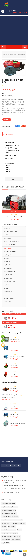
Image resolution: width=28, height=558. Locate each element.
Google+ (22, 126)
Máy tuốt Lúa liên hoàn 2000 (16, 356)
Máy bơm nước (7, 265)
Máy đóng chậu (8, 278)
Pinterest (24, 126)
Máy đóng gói (7, 305)
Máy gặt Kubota (6, 539)
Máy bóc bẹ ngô (8, 268)
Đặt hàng (6, 119)
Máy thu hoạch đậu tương (10, 231)
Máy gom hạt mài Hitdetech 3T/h (17, 423)
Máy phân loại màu (9, 298)
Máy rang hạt (7, 254)
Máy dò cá (6, 258)
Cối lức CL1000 (13, 365)
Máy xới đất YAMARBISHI (19, 523)
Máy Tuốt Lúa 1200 (14, 348)
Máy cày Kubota (16, 539)
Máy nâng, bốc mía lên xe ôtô (17, 406)
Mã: (3, 93)
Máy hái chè (7, 261)
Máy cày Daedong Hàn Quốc (9, 513)
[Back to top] (24, 554)
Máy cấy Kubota (6, 520)
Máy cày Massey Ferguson (8, 503)
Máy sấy (6, 234)
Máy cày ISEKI (5, 543)
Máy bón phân (7, 285)
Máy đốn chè (7, 288)
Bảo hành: (5, 96)
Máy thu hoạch (14, 533)
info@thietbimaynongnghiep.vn (13, 485)
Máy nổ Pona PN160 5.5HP (14, 217)
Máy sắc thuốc (8, 301)
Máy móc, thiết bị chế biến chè (11, 241)
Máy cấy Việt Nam (6, 523)
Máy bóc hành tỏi (8, 275)
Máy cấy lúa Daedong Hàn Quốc (10, 516)
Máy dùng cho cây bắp (9, 244)
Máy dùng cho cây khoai (10, 251)
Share (16, 126)
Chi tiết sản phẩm (8, 134)
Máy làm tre (7, 228)
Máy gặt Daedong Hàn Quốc (9, 510)
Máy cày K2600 (13, 388)
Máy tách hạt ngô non (9, 271)
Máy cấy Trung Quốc (17, 520)
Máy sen (4, 526)
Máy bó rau (5, 533)
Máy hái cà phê (8, 295)
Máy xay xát (17, 536)
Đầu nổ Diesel (7, 248)
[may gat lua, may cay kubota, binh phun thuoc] (14, 4)
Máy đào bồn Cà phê (9, 291)
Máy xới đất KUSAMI (7, 536)
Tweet (19, 126)
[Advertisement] (14, 30)
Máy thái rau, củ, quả (9, 281)
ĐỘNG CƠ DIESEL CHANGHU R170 (13, 179)
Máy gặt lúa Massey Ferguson (9, 507)
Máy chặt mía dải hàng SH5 (8, 397)
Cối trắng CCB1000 (14, 374)
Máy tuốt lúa (7, 238)
